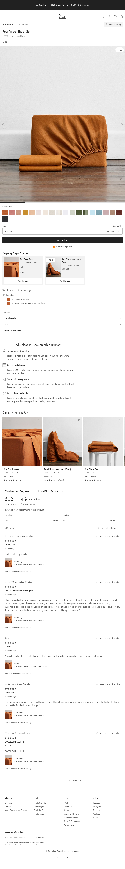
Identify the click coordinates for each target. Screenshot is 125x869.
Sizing (66, 810)
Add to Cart (62, 240)
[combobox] (102, 17)
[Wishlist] (115, 16)
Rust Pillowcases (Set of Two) (71, 260)
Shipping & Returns (71, 813)
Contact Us (68, 806)
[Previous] (5, 124)
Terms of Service (20, 845)
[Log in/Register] (109, 16)
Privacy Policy (69, 824)
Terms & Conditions (72, 821)
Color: (7, 206)
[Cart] (121, 16)
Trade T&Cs (39, 813)
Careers (8, 806)
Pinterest (96, 810)
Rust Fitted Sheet (27, 259)
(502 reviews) (23, 24)
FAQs (66, 802)
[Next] (120, 124)
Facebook (97, 802)
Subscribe (40, 837)
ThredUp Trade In (71, 817)
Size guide (117, 225)
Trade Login (39, 806)
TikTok (95, 817)
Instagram (97, 806)
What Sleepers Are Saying (16, 810)
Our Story (9, 802)
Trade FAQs (39, 810)
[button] (119, 50)
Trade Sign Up (40, 802)
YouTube (96, 813)
